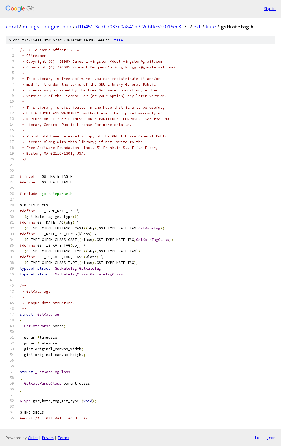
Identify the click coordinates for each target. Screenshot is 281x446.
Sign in (270, 8)
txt (258, 437)
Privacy (48, 437)
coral (12, 26)
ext (197, 26)
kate (211, 26)
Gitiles (33, 437)
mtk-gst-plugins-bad (47, 26)
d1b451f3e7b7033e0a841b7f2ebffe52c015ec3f (129, 26)
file (118, 40)
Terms (63, 437)
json (271, 437)
